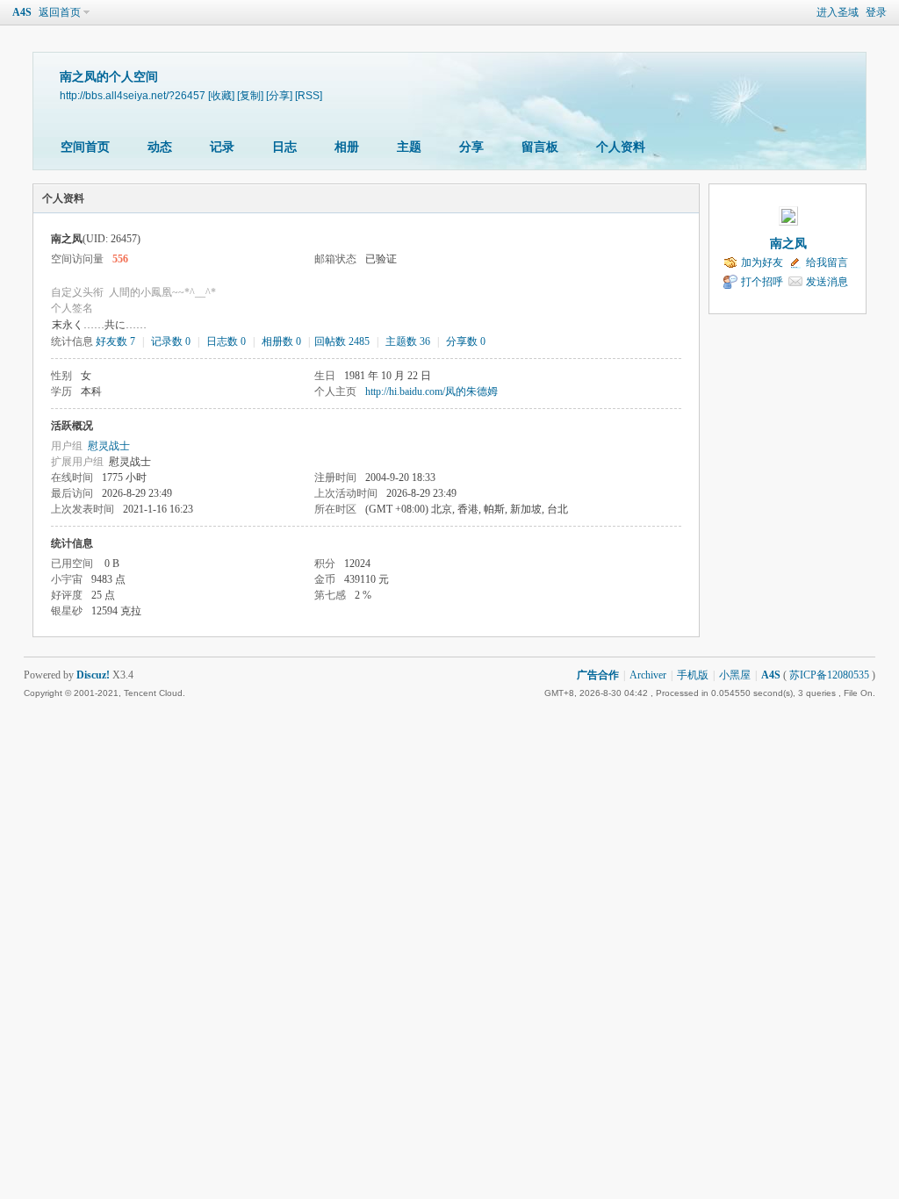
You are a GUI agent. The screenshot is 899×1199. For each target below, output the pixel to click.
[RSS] (308, 95)
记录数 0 (171, 341)
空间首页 (85, 147)
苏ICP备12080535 (829, 675)
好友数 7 (115, 341)
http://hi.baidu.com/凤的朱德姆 (431, 391)
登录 (876, 12)
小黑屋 (735, 675)
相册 (346, 147)
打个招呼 (762, 282)
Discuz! (93, 675)
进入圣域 (837, 12)
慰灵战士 (109, 446)
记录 (222, 147)
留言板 (539, 147)
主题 (409, 147)
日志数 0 (226, 341)
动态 (159, 147)
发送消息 (827, 282)
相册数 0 (281, 341)
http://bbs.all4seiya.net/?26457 (132, 95)
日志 (284, 147)
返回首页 (60, 12)
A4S (22, 12)
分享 (471, 147)
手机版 (692, 675)
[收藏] (221, 95)
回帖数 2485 (342, 341)
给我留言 (827, 262)
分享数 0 (465, 341)
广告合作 (598, 675)
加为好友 (762, 262)
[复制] (250, 95)
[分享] (279, 95)
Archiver (647, 675)
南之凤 (788, 243)
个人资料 (620, 147)
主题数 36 (407, 341)
